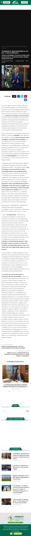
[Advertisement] (15, 29)
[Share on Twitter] (22, 96)
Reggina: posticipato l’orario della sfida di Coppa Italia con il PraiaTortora (21, 477)
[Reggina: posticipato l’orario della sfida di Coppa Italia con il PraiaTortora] (6, 478)
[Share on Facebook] (18, 96)
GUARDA (24, 2)
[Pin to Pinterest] (25, 96)
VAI (27, 411)
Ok (11, 533)
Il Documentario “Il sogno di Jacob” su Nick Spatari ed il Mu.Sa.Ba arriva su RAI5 (20, 501)
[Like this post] (14, 96)
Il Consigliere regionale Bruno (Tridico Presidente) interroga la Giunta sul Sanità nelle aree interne (21, 456)
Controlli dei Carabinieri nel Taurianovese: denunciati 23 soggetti (20, 467)
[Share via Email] (25, 99)
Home (3, 46)
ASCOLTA (6, 2)
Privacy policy (17, 533)
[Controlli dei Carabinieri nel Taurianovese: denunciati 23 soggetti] (6, 468)
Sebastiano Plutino (8, 61)
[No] (29, 530)
